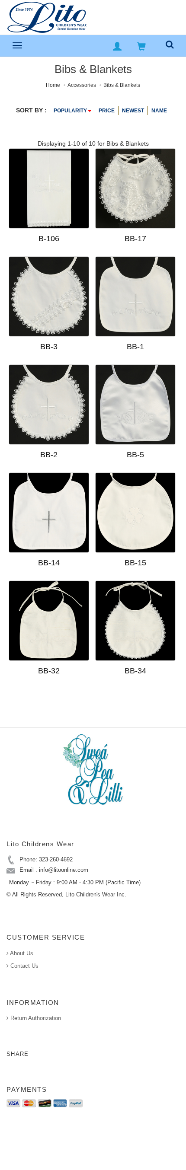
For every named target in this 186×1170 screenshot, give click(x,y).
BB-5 (135, 454)
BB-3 (49, 346)
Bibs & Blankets (121, 85)
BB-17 (135, 238)
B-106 (48, 238)
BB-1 (135, 346)
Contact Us (23, 966)
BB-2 (49, 454)
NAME (159, 111)
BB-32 (49, 670)
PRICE (107, 111)
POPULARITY (71, 111)
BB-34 (135, 670)
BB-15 (135, 562)
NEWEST (133, 111)
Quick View (73, 252)
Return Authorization (35, 1018)
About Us (21, 953)
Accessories (81, 85)
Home (53, 85)
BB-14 (49, 562)
